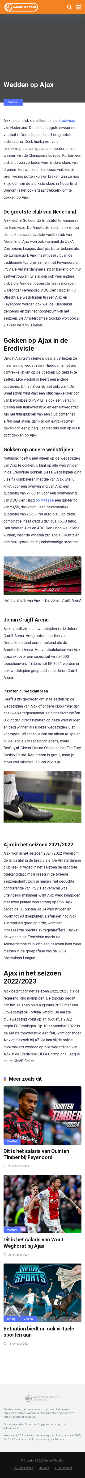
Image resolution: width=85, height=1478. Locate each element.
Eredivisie (67, 120)
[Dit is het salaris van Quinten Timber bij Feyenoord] (42, 1115)
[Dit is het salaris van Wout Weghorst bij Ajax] (42, 1204)
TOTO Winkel (63, 1468)
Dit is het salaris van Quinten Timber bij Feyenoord (36, 1154)
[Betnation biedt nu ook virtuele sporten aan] (42, 1293)
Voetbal (13, 102)
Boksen (44, 1468)
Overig (11, 1319)
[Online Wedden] (21, 6)
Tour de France (23, 1468)
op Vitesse (45, 500)
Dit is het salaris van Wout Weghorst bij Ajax (34, 1243)
